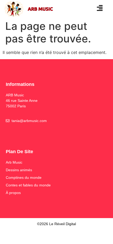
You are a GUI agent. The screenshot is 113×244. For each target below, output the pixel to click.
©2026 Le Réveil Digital (56, 224)
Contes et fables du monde (28, 185)
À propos (13, 193)
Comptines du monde (24, 177)
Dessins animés (19, 170)
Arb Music (14, 162)
